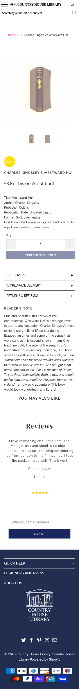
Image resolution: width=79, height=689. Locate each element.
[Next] (71, 90)
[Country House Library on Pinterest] (39, 641)
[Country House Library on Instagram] (47, 641)
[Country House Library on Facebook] (31, 641)
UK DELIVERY (39, 275)
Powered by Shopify (45, 659)
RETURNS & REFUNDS (39, 296)
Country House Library (33, 654)
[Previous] (7, 90)
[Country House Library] (39, 4)
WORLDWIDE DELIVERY (39, 286)
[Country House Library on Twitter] (23, 641)
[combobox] (39, 13)
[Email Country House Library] (55, 641)
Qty (8, 235)
